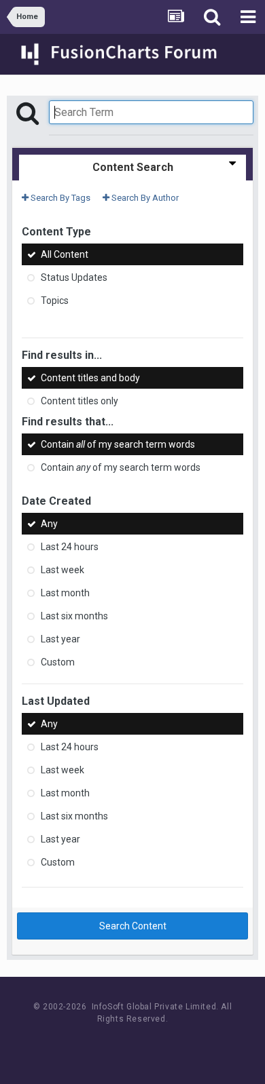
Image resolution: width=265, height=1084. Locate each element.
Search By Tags (59, 198)
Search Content (132, 926)
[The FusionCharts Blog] (88, 1044)
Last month (65, 592)
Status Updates (74, 277)
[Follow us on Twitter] (149, 1044)
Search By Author (144, 198)
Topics (55, 300)
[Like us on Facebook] (119, 1044)
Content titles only (79, 400)
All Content (64, 254)
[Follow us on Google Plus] (180, 1044)
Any (49, 523)
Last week (62, 569)
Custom (58, 662)
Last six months (74, 616)
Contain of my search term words (118, 444)
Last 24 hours (70, 546)
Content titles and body (90, 377)
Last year (60, 639)
